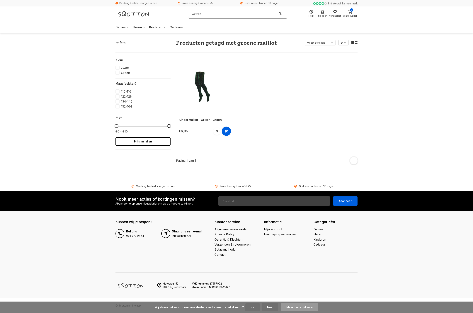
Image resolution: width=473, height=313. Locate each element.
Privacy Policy (224, 234)
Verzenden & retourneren (233, 244)
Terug (123, 42)
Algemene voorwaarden (231, 229)
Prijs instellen (143, 141)
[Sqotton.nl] (137, 13)
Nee (270, 307)
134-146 (126, 101)
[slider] (116, 126)
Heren (137, 27)
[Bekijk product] (226, 131)
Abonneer (345, 201)
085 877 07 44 (135, 235)
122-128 (126, 96)
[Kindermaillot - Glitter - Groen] (204, 86)
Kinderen (155, 27)
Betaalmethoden (226, 249)
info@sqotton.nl (181, 235)
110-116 (126, 91)
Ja (252, 307)
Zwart (125, 68)
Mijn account (273, 229)
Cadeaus (176, 27)
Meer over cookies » (299, 307)
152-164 (126, 106)
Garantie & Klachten (228, 239)
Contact (220, 254)
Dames (120, 27)
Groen (125, 73)
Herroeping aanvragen (280, 234)
